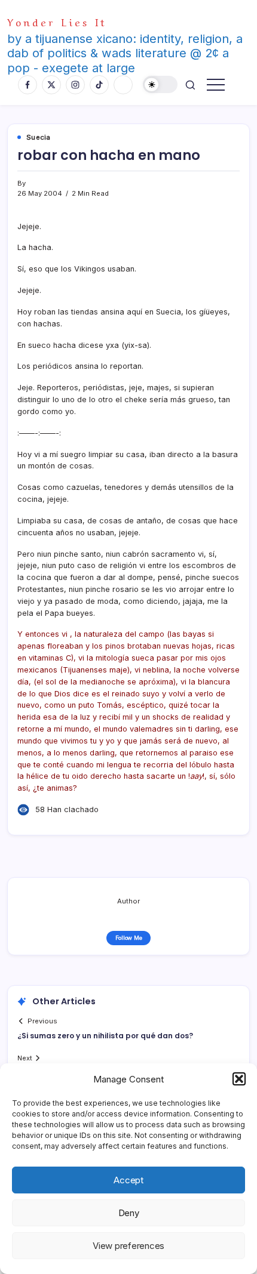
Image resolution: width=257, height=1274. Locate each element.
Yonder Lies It (57, 21)
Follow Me (128, 937)
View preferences (128, 1245)
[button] (239, 1079)
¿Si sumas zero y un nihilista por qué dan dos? (105, 1036)
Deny (128, 1213)
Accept (128, 1180)
